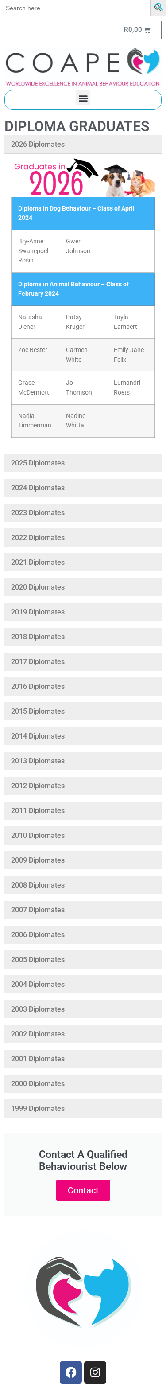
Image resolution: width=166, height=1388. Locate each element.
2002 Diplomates (38, 1034)
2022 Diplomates (38, 537)
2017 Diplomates (38, 661)
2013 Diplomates (38, 761)
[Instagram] (95, 1372)
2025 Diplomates (38, 463)
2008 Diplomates (38, 885)
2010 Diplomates (38, 835)
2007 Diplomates (38, 910)
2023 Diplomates (38, 512)
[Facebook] (71, 1372)
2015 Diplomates (38, 711)
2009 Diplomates (38, 860)
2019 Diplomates (38, 612)
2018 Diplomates (38, 637)
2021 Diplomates (38, 562)
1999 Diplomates (38, 1108)
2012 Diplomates (38, 786)
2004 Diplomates (38, 984)
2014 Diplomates (38, 736)
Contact (83, 1190)
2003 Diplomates (38, 1009)
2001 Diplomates (38, 1059)
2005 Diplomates (38, 959)
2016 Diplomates (38, 686)
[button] (159, 8)
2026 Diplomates (38, 144)
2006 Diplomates (38, 935)
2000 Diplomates (38, 1083)
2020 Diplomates (38, 587)
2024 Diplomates (38, 488)
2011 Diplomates (38, 810)
